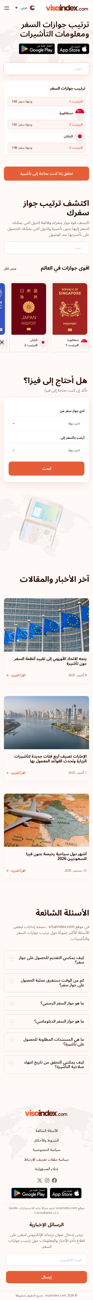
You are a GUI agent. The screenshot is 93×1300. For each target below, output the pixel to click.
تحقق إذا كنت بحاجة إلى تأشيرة (46, 173)
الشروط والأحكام (46, 1140)
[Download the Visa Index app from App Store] (73, 48)
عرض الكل (10, 269)
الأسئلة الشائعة (46, 1131)
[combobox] (46, 423)
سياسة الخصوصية (47, 1150)
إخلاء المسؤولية (46, 1169)
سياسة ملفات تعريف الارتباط (46, 1159)
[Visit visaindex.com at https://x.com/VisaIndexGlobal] (39, 1181)
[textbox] (46, 423)
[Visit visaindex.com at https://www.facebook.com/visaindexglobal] (54, 1181)
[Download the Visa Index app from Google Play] (37, 48)
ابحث (46, 468)
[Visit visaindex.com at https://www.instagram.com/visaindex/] (46, 1181)
